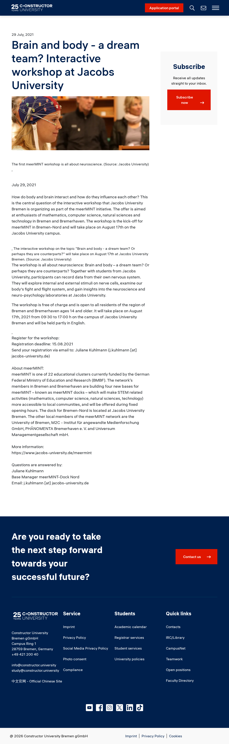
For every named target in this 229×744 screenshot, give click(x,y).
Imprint (69, 626)
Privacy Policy (74, 637)
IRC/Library (175, 637)
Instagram (109, 708)
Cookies (175, 736)
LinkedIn (130, 708)
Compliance (73, 669)
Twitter (119, 708)
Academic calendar (130, 626)
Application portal (164, 8)
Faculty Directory (180, 680)
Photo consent (74, 659)
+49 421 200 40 (25, 654)
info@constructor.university (34, 665)
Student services (128, 648)
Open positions (178, 669)
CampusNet (175, 648)
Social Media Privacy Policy (85, 648)
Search (192, 7)
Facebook (99, 708)
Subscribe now (184, 100)
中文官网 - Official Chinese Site (37, 681)
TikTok (140, 708)
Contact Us (203, 7)
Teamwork (174, 659)
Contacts (173, 626)
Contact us (192, 556)
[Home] (34, 8)
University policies (129, 659)
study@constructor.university (35, 670)
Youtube (89, 708)
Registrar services (129, 637)
